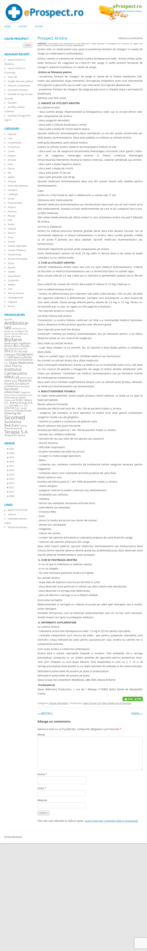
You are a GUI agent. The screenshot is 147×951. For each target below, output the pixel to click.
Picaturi (12, 207)
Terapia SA (10, 435)
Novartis (25, 380)
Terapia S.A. (16, 432)
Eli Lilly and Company (15, 353)
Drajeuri (12, 155)
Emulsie (12, 159)
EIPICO (8, 351)
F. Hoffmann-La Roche (18, 357)
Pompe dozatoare (13, 836)
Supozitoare (14, 276)
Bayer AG (23, 331)
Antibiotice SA (10, 331)
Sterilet (11, 271)
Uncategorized (15, 297)
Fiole (10, 164)
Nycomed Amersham (12, 390)
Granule (12, 181)
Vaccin (11, 306)
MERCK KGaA (11, 380)
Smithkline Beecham (12, 424)
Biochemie (16, 336)
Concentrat (14, 147)
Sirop (10, 237)
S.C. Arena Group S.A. (18, 403)
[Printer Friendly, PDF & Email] (133, 698)
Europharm (24, 354)
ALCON (8, 319)
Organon (25, 392)
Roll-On (12, 233)
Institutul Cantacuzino (15, 371)
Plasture (12, 211)
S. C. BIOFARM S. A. (13, 405)
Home (7, 26)
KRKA (9, 377)
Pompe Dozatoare (17, 527)
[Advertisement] (11, 897)
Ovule (11, 198)
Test (10, 288)
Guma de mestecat (18, 185)
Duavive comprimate (19, 85)
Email (41, 788)
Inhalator (13, 190)
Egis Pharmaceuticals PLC (16, 348)
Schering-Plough (23, 410)
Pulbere (12, 228)
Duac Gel (12, 76)
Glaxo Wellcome (21, 362)
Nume (42, 774)
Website (42, 800)
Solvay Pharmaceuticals (15, 427)
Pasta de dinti (15, 202)
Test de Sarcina (16, 293)
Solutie (11, 241)
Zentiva (21, 435)
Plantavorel (9, 400)
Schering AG (12, 413)
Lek (16, 377)
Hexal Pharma (13, 366)
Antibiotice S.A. (19, 328)
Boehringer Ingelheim (17, 343)
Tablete (11, 284)
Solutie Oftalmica (17, 250)
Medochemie (26, 377)
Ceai (10, 138)
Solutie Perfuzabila (17, 258)
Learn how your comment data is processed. (111, 821)
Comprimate (14, 142)
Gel (9, 172)
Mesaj (41, 734)
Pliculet (11, 215)
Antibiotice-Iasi (16, 325)
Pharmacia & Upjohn (15, 397)
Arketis (137, 713)
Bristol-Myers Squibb (17, 346)
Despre (39, 26)
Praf (10, 220)
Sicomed (14, 417)
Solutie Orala (14, 254)
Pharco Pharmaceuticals (21, 395)
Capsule (12, 134)
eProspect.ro (127, 6)
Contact (23, 26)
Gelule (11, 177)
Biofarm (13, 340)
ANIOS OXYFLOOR (17, 510)
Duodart (12, 102)
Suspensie (13, 280)
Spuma (11, 267)
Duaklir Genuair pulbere (20, 81)
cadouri (12, 514)
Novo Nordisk (21, 386)
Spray (11, 263)
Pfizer (7, 395)
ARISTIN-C (45, 713)
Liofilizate (13, 194)
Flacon (11, 168)
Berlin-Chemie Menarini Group (16, 335)
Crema (11, 151)
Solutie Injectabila (58, 703)
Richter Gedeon (24, 400)
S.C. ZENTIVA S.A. (16, 407)
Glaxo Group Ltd (92, 703)
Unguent (12, 301)
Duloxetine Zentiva (18, 89)
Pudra (11, 224)
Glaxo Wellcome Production (116, 703)
